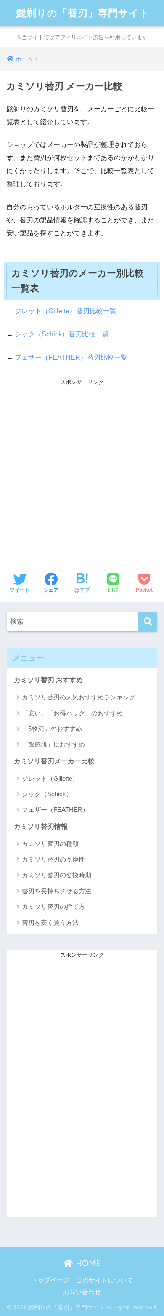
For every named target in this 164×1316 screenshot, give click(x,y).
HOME (87, 1263)
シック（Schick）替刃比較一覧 (62, 334)
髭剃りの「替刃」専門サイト (83, 13)
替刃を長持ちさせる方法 (56, 890)
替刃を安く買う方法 (50, 922)
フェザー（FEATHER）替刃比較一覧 (71, 357)
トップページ (50, 1280)
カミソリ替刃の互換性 (53, 859)
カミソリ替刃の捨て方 (53, 906)
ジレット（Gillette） (50, 778)
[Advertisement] (82, 470)
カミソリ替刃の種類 (50, 843)
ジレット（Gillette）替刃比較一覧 (65, 311)
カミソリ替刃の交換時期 (56, 874)
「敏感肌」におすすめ (53, 744)
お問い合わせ (82, 1292)
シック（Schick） (47, 794)
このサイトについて (104, 1280)
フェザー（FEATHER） (55, 809)
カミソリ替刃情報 (41, 826)
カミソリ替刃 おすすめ (48, 679)
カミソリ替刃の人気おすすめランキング (78, 697)
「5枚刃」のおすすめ (52, 728)
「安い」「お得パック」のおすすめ (72, 713)
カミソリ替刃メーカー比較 (54, 761)
